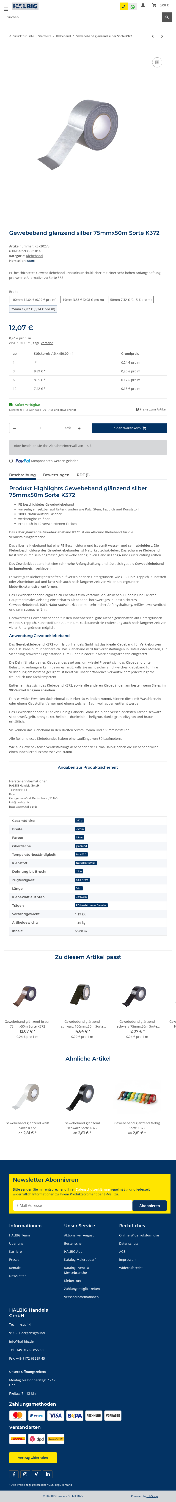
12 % (79, 871)
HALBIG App (73, 1251)
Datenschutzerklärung (93, 1189)
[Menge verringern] (14, 428)
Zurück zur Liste (23, 36)
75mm (80, 829)
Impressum (128, 1259)
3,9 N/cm (81, 896)
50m (78, 888)
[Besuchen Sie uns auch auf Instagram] (25, 1474)
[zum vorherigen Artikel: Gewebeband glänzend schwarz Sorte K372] (152, 36)
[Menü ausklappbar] (6, 7)
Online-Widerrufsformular (139, 1235)
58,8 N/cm (82, 879)
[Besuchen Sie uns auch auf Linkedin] (47, 1474)
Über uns (16, 1243)
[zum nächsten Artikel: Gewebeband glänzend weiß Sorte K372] (162, 36)
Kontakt (15, 1268)
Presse (14, 1259)
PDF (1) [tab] (83, 475)
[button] (143, 5)
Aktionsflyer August (79, 1235)
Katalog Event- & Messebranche (76, 1270)
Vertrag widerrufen (33, 1457)
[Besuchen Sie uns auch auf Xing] (36, 1474)
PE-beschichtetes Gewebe (91, 905)
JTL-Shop (152, 1496)
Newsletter (17, 1276)
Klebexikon (72, 1280)
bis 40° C (81, 854)
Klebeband (34, 256)
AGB (122, 1251)
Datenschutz (128, 1243)
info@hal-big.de (21, 1341)
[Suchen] (167, 17)
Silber (79, 837)
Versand (47, 343)
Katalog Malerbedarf (80, 1259)
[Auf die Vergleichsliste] (157, 62)
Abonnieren (149, 1205)
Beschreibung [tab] (22, 475)
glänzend (81, 846)
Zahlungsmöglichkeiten (82, 1288)
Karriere (15, 1251)
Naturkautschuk (85, 863)
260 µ (79, 820)
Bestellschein (74, 1243)
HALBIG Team (19, 1235)
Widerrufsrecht (131, 1268)
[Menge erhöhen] (79, 428)
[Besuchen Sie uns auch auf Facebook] (14, 1474)
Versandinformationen (81, 1297)
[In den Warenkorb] (12, 51)
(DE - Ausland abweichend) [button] (59, 410)
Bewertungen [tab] (56, 475)
